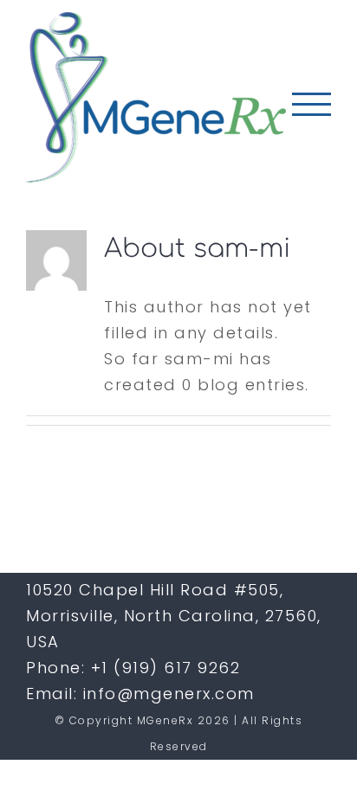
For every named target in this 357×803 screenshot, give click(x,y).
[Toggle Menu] (311, 104)
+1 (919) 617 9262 (166, 667)
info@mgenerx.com (169, 693)
